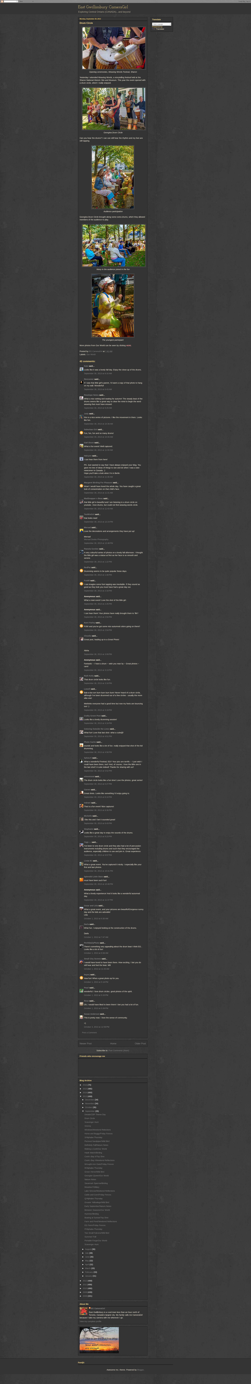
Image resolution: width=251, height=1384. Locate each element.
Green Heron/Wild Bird (94, 1172)
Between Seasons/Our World (97, 1210)
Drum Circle (90, 1118)
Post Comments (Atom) (119, 1050)
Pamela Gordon (91, 549)
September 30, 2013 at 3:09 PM (98, 654)
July (87, 1253)
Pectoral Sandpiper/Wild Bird (97, 1141)
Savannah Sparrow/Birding (96, 1183)
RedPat (87, 567)
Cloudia (87, 636)
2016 (85, 1085)
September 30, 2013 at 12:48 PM (98, 543)
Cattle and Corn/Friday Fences (98, 1195)
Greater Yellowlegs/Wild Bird (97, 1202)
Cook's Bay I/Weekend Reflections (100, 1160)
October (89, 1107)
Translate (160, 29)
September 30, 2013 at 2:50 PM (98, 617)
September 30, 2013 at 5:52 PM (98, 771)
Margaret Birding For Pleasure (98, 483)
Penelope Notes (91, 395)
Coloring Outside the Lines (96, 729)
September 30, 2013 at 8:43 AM (98, 389)
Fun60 (87, 580)
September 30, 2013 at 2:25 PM (98, 604)
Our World (90, 354)
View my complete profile (90, 1321)
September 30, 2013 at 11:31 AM (98, 493)
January (89, 1276)
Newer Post (86, 1043)
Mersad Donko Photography (96, 539)
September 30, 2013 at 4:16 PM (98, 723)
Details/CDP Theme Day (95, 1114)
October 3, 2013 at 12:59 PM (96, 1027)
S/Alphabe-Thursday (93, 1137)
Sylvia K (88, 758)
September (90, 1111)
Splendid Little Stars (93, 877)
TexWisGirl (89, 514)
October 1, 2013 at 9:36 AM (96, 953)
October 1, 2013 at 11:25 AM (96, 969)
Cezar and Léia (91, 906)
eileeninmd (89, 776)
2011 (85, 1284)
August (88, 1249)
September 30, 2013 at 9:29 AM (98, 408)
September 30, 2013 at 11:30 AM (98, 477)
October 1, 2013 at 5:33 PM (96, 995)
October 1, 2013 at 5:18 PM (96, 982)
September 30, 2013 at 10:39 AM (98, 424)
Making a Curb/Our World (96, 1149)
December (90, 1100)
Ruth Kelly (89, 676)
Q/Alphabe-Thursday (94, 1198)
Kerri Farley (89, 623)
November (90, 1103)
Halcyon (88, 456)
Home (113, 1043)
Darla (86, 924)
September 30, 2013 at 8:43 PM (98, 823)
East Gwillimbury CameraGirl (103, 7)
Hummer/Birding (92, 1214)
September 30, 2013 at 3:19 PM (98, 710)
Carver (87, 790)
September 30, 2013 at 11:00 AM (98, 450)
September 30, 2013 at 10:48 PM (98, 884)
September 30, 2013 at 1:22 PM (98, 562)
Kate (86, 366)
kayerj (87, 975)
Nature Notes (90, 1179)
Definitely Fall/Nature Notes (96, 1145)
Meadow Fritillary (92, 1187)
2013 (85, 1096)
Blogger (140, 1370)
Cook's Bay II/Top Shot (94, 1156)
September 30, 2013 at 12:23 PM (98, 522)
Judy (86, 414)
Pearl (86, 988)
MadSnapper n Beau (93, 498)
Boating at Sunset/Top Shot (96, 1218)
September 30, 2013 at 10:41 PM (98, 871)
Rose (86, 1001)
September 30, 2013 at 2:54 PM (98, 630)
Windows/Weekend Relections (98, 1130)
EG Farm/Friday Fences (95, 1225)
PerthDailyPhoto (91, 943)
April (87, 1264)
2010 (85, 1288)
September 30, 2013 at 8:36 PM (98, 810)
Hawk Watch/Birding (93, 1153)
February (89, 1272)
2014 (85, 1092)
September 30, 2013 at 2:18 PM (98, 591)
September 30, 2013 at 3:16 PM (98, 683)
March (88, 1268)
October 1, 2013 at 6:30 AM (96, 918)
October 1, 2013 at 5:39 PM (96, 1008)
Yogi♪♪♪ (87, 842)
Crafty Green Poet (92, 716)
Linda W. (88, 861)
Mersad (87, 527)
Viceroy (88, 1126)
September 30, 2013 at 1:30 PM (98, 575)
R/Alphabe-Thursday (93, 1168)
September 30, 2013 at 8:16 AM (98, 373)
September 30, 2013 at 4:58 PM (98, 752)
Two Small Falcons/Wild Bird (97, 1233)
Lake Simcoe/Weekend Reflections (100, 1191)
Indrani (87, 803)
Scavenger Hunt (92, 1122)
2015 (85, 1089)
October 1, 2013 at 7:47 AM (96, 937)
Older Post (140, 1043)
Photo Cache (90, 742)
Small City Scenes (92, 959)
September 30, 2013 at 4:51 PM (98, 736)
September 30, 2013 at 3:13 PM (98, 670)
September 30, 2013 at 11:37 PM (98, 900)
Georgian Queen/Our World (97, 1176)
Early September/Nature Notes (98, 1206)
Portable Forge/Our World (96, 1240)
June (87, 1257)
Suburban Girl (90, 429)
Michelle (88, 816)
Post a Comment (89, 1033)
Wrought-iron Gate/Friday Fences (99, 1164)
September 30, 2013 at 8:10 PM (98, 797)
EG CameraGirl (98, 1308)
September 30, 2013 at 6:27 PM (98, 784)
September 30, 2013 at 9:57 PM (98, 855)
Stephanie (88, 829)
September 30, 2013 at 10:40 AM (98, 437)
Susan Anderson (91, 1014)
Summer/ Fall (90, 1237)
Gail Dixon (89, 443)
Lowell (87, 689)
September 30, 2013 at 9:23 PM (98, 836)
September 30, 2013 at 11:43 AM (98, 509)
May (87, 1261)
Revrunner (89, 379)
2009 (85, 1292)
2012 (85, 1281)
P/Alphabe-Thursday (93, 1229)
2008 (85, 1296)
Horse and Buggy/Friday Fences (99, 1134)
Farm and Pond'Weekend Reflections (101, 1221)
